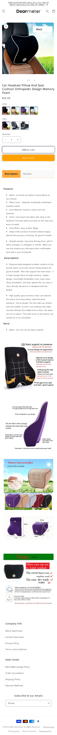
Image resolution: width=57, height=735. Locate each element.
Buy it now (28, 157)
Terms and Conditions (16, 649)
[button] (3, 11)
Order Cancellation (14, 673)
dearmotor (19, 727)
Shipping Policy (12, 679)
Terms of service (29, 731)
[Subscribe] (48, 703)
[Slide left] (22, 80)
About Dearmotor (14, 630)
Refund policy (48, 727)
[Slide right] (34, 80)
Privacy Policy (12, 643)
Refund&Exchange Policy (17, 667)
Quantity (6, 134)
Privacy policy (14, 731)
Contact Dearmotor (14, 637)
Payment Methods (14, 685)
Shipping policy (45, 731)
